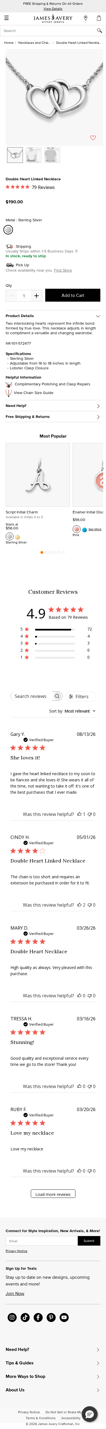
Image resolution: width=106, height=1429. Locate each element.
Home (9, 42)
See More (94, 529)
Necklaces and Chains (35, 42)
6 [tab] (63, 554)
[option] (15, 155)
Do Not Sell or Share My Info (67, 1412)
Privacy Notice (16, 1250)
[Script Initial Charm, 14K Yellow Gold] (17, 536)
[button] (54, 97)
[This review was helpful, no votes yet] (79, 996)
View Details (53, 8)
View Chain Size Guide (33, 392)
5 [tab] (58, 554)
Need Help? (16, 405)
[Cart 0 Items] (99, 18)
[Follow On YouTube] (64, 1317)
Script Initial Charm (22, 512)
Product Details (20, 315)
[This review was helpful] (79, 905)
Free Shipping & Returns (28, 416)
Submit (89, 1240)
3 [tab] (50, 554)
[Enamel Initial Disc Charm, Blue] (84, 529)
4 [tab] (54, 554)
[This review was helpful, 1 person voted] (79, 814)
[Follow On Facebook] (38, 1317)
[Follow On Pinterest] (51, 1317)
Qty (9, 285)
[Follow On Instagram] (12, 1317)
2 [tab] (46, 554)
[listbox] (54, 159)
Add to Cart (73, 295)
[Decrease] (36, 295)
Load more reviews (53, 1194)
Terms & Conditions (41, 1418)
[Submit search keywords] (101, 30)
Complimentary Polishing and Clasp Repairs (52, 384)
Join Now (15, 1293)
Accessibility (71, 1418)
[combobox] (53, 30)
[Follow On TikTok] (25, 1317)
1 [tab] (41, 554)
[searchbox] (31, 696)
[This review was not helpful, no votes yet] (90, 814)
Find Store (63, 270)
